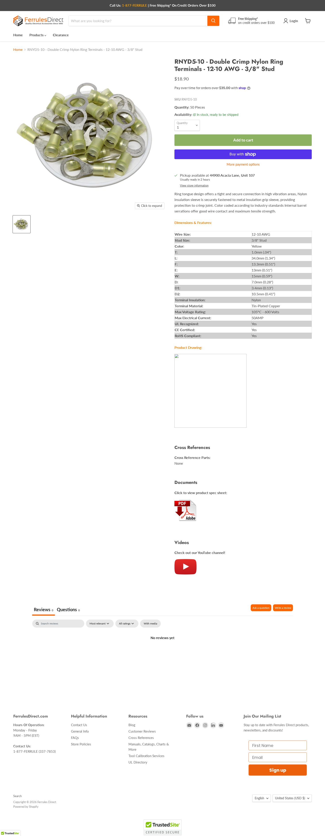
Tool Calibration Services (146, 756)
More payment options (243, 164)
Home (18, 35)
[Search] (213, 21)
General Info (80, 731)
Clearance (61, 35)
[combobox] (138, 21)
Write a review (283, 607)
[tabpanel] (162, 652)
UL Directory (137, 762)
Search (17, 796)
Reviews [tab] (43, 609)
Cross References (141, 738)
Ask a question (261, 607)
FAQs (75, 738)
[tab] (68, 610)
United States (290, 798)
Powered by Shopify (25, 806)
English (259, 798)
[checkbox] (150, 624)
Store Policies (81, 744)
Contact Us (79, 725)
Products (36, 35)
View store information (194, 185)
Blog (131, 725)
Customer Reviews (142, 731)
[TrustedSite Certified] (162, 827)
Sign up (277, 770)
